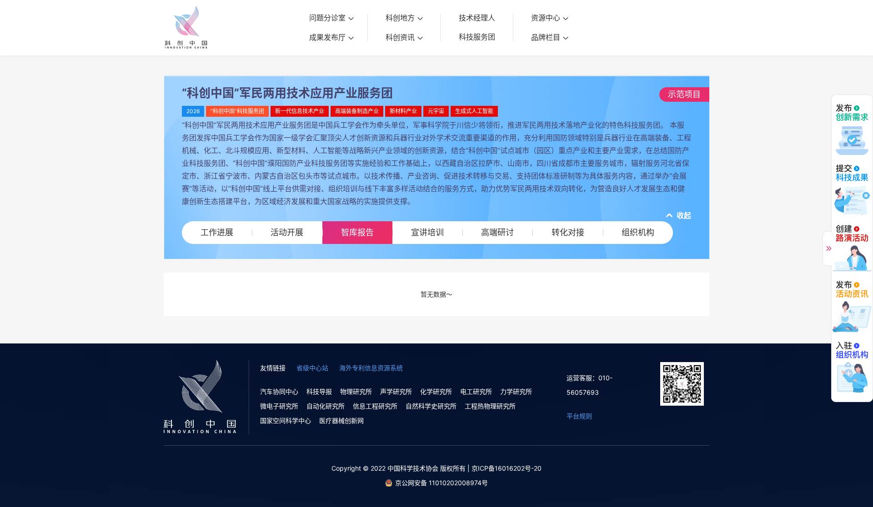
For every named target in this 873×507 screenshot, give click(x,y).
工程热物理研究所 (490, 406)
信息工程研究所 (375, 406)
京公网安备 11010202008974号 (441, 483)
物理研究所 (356, 391)
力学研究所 (516, 391)
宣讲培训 (427, 232)
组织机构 (638, 232)
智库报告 (357, 232)
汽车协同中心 (279, 391)
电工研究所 (476, 391)
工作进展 (217, 232)
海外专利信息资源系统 (371, 368)
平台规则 (579, 416)
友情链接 (273, 368)
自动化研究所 (325, 406)
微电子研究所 (279, 406)
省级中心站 (312, 368)
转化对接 (568, 232)
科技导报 (319, 391)
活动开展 (287, 232)
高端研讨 (497, 232)
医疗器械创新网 (341, 420)
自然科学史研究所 (431, 406)
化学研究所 (436, 391)
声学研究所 (396, 391)
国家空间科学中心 (285, 420)
